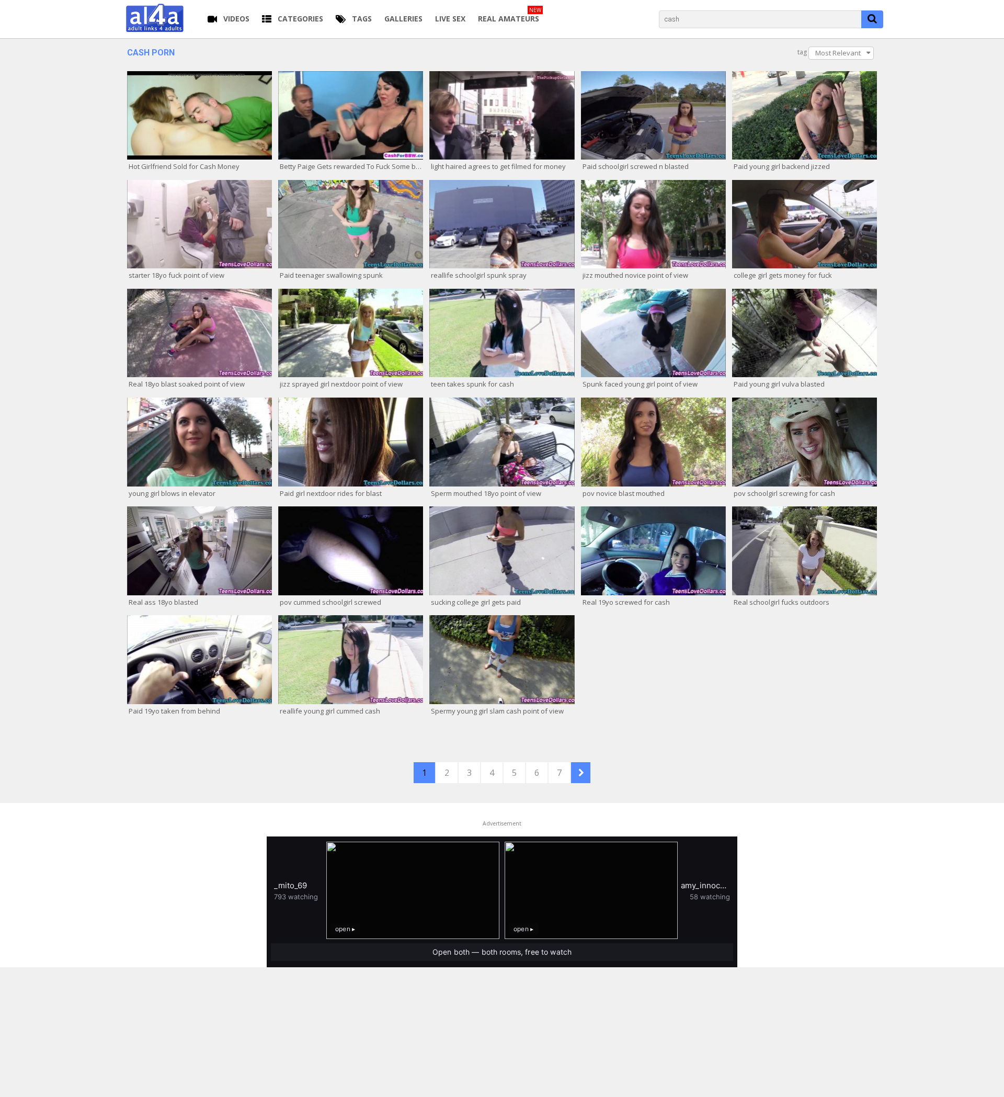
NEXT (580, 772)
